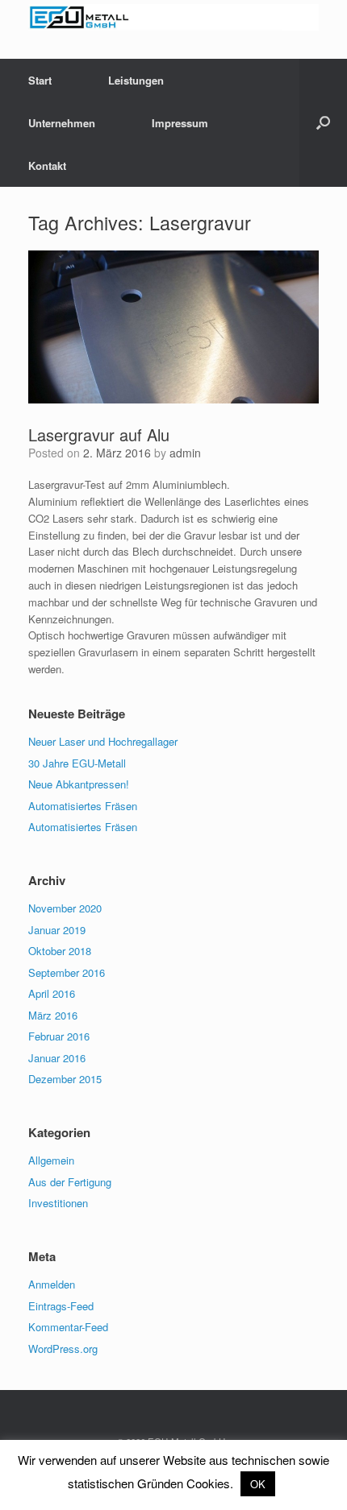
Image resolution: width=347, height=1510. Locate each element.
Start (40, 80)
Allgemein (51, 1160)
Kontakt (47, 165)
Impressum (180, 122)
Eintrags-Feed (61, 1305)
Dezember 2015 (65, 1078)
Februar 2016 (59, 1036)
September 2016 (66, 972)
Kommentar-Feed (68, 1326)
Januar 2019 (57, 929)
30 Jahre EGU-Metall (77, 763)
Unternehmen (61, 122)
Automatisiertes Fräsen (82, 805)
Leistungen (136, 80)
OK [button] (257, 1483)
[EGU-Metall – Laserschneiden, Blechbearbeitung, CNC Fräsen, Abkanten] (173, 17)
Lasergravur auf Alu (98, 434)
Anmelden (51, 1284)
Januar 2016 (57, 1057)
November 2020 (65, 908)
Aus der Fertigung (69, 1181)
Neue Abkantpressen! (78, 784)
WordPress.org (63, 1348)
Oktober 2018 (59, 950)
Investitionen (58, 1202)
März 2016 (52, 1015)
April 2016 (51, 993)
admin (185, 453)
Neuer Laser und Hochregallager (103, 741)
